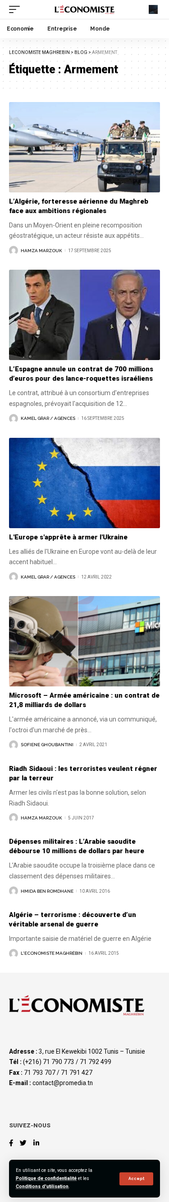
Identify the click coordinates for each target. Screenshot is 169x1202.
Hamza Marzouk (41, 250)
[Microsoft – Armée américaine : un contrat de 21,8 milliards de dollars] (84, 641)
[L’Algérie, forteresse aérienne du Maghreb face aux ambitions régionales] (84, 147)
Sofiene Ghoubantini (47, 744)
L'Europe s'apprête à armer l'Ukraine (68, 537)
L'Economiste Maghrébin (51, 953)
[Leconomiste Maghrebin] (85, 9)
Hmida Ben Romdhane (47, 891)
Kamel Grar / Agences (48, 418)
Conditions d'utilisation (42, 1186)
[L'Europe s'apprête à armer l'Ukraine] (84, 483)
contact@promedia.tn (62, 1082)
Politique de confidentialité (46, 1178)
